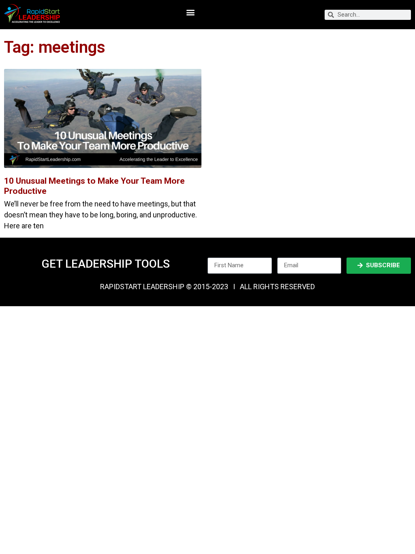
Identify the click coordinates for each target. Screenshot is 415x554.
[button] (190, 12)
